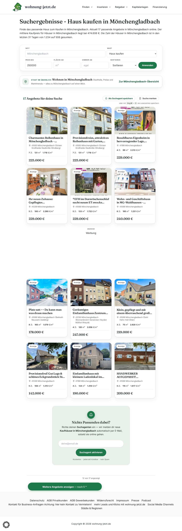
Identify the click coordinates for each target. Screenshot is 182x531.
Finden (86, 7)
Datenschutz (37, 500)
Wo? (27, 48)
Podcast (146, 500)
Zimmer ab (87, 60)
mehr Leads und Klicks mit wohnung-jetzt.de (119, 504)
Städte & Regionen (91, 508)
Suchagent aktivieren (91, 452)
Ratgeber (120, 7)
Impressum (122, 500)
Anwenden (147, 65)
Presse (135, 500)
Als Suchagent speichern (120, 98)
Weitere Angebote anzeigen (63, 486)
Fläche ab (59, 60)
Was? (109, 48)
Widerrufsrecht (105, 500)
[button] (91, 7)
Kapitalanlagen (140, 7)
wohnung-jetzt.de (40, 7)
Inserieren (102, 7)
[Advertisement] (91, 255)
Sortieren (115, 60)
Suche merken (149, 98)
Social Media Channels (161, 504)
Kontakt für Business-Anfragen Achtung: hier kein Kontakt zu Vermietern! (50, 504)
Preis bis (29, 60)
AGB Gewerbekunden (82, 500)
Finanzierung (160, 7)
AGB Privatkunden (57, 500)
